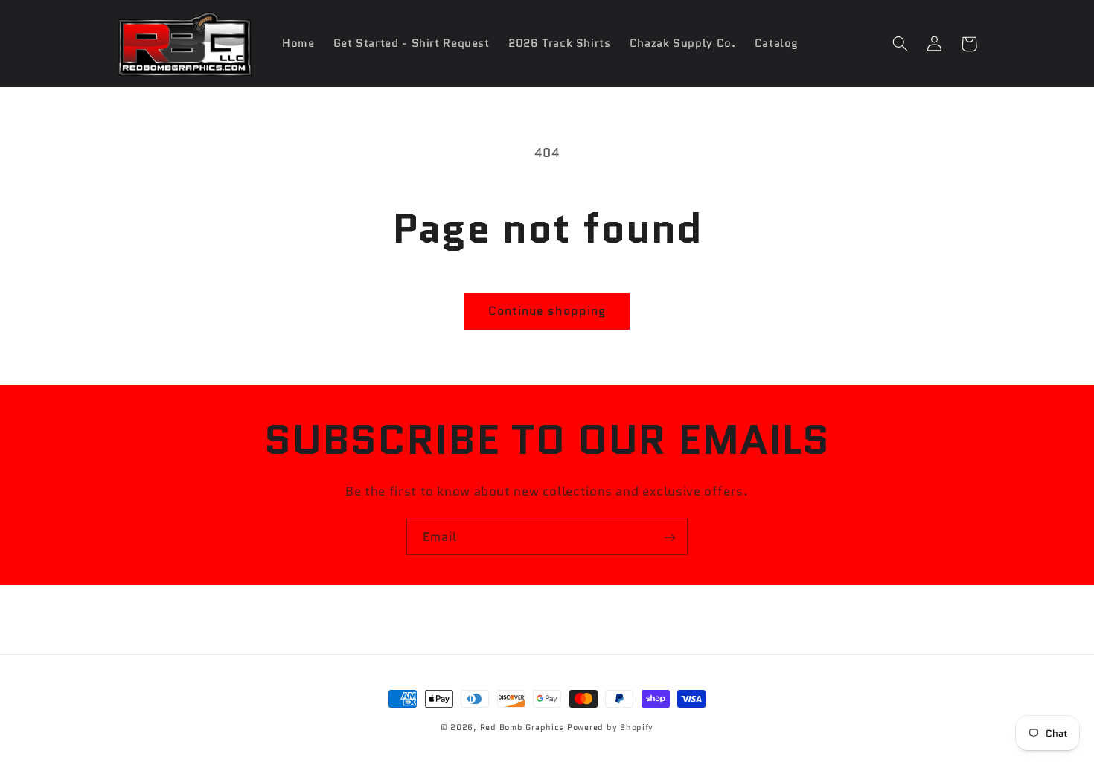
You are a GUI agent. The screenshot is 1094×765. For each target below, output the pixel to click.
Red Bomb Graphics (522, 727)
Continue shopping (547, 310)
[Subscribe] (670, 537)
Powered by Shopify (610, 727)
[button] (900, 44)
